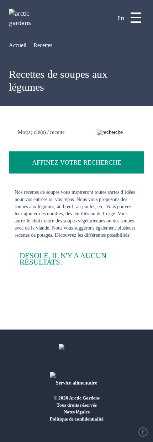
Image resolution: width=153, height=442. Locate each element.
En (120, 18)
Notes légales (77, 412)
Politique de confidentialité (77, 419)
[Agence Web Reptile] (143, 432)
